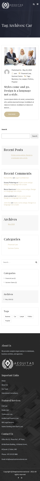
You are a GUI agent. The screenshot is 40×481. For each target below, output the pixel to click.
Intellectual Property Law (10, 418)
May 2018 (11, 224)
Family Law (5, 410)
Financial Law (26, 73)
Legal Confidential (22, 178)
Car (20, 79)
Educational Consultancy (10, 393)
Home (4, 381)
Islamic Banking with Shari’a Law (12, 426)
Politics (30, 79)
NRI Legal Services (8, 422)
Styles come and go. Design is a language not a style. (17, 90)
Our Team (5, 389)
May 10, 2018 (27, 70)
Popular (14, 82)
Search (4, 129)
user (15, 73)
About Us (5, 385)
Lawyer (24, 79)
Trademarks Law (7, 414)
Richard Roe (8, 178)
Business (15, 79)
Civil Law (4, 406)
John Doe (7, 203)
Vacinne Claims (17, 76)
